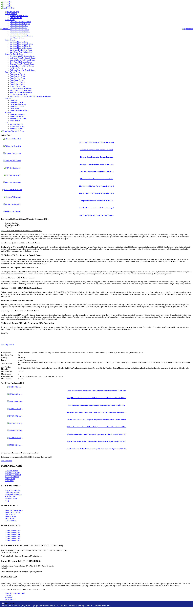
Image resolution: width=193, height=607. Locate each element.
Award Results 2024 (12, 534)
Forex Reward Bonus (17, 82)
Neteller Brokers (11, 499)
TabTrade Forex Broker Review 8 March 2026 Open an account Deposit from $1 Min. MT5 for (96, 427)
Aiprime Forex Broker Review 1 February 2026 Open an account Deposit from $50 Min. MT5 (96, 441)
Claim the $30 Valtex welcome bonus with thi (96, 179)
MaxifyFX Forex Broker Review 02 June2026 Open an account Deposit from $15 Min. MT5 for (96, 398)
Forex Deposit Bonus (12, 72)
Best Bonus (9, 481)
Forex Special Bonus (17, 74)
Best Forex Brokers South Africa (21, 36)
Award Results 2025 (12, 532)
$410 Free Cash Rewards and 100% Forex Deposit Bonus (30, 96)
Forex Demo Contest (17, 114)
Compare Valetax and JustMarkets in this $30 (96, 201)
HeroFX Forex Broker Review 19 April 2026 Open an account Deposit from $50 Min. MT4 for (96, 419)
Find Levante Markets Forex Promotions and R (96, 186)
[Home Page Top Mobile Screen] (13, 131)
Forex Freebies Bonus (17, 78)
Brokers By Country (12, 473)
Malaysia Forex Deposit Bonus (21, 92)
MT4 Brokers (10, 479)
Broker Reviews (11, 14)
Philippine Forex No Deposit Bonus (22, 70)
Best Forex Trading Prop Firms (21, 50)
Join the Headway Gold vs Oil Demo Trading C (96, 208)
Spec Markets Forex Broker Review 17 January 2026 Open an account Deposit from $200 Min (96, 449)
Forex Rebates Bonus (17, 84)
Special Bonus (10, 514)
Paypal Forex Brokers (13, 490)
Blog (7, 501)
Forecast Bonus (10, 516)
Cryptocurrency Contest (18, 94)
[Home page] (12, 12)
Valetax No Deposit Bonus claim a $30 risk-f (96, 150)
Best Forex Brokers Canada (19, 30)
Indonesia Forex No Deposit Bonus (22, 60)
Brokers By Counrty (17, 126)
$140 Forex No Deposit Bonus (21, 62)
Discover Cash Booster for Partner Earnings (96, 157)
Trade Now (106, 606)
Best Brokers (10, 20)
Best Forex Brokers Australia (20, 32)
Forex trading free (16, 128)
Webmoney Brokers (12, 492)
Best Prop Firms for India (19, 42)
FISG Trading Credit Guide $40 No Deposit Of (97, 171)
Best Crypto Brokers (17, 38)
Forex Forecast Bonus (17, 76)
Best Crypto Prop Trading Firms (21, 52)
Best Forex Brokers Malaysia (20, 24)
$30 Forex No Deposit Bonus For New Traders (96, 215)
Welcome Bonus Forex (18, 118)
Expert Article (15, 120)
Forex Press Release (17, 106)
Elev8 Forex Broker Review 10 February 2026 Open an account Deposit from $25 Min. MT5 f (96, 434)
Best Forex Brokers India (19, 34)
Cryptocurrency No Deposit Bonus (22, 56)
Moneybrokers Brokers (13, 495)
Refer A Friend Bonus (17, 86)
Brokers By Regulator (13, 475)
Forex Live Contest (16, 116)
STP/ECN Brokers (12, 477)
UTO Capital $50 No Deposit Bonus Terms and (96, 142)
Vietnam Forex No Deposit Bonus (22, 66)
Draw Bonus (9, 518)
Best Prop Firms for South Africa (21, 44)
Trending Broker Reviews (19, 16)
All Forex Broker (11, 471)
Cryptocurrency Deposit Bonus (21, 88)
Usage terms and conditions (15, 593)
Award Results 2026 (12, 530)
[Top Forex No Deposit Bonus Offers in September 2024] (21, 231)
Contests (8, 112)
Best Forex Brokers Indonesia (20, 22)
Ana (6, 122)
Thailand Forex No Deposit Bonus (22, 64)
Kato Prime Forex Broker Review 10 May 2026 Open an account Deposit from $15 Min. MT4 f (96, 412)
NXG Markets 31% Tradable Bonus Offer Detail (96, 193)
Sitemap (8, 601)
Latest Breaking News (18, 104)
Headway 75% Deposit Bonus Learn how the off (96, 164)
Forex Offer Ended (16, 102)
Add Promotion (6, 461)
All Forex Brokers (16, 124)
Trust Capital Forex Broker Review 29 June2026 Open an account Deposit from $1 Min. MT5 (96, 390)
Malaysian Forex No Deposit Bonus (22, 58)
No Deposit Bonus (16, 68)
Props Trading (10, 40)
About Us (8, 595)
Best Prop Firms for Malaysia (20, 46)
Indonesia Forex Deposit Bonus (21, 90)
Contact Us (9, 597)
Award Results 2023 (12, 536)
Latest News (14, 108)
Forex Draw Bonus (16, 80)
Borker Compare (16, 18)
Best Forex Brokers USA (19, 26)
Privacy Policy (10, 599)
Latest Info (9, 98)
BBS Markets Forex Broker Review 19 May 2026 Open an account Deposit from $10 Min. (96, 405)
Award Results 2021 (12, 540)
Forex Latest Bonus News (19, 110)
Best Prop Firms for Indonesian (21, 48)
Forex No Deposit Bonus (14, 54)
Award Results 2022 (12, 538)
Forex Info (13, 100)
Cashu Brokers (10, 497)
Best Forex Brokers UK (18, 28)
